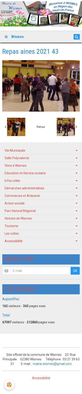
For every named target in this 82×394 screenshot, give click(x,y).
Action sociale (15, 203)
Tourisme (11, 226)
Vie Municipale (15, 150)
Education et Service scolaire (25, 173)
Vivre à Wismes (15, 165)
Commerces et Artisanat (22, 196)
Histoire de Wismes (18, 218)
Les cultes (12, 233)
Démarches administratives (24, 188)
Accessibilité (14, 241)
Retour (41, 127)
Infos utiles (12, 180)
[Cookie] (9, 385)
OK (75, 271)
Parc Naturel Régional (20, 211)
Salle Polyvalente (17, 158)
